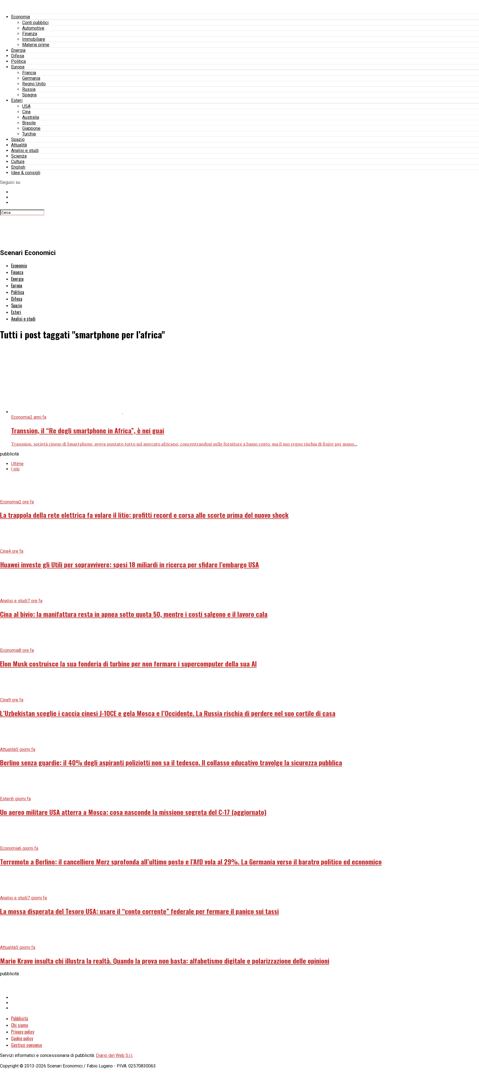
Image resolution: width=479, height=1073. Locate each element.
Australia (30, 117)
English (18, 167)
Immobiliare (33, 39)
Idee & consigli (25, 172)
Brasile (29, 122)
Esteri (16, 100)
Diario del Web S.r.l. (114, 1055)
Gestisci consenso (26, 1045)
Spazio (18, 139)
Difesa (17, 55)
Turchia (29, 134)
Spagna (29, 94)
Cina (26, 111)
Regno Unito (34, 83)
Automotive (33, 28)
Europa (17, 67)
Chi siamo (19, 1025)
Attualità (19, 145)
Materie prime (35, 44)
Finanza (29, 33)
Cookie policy (22, 1038)
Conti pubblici (35, 22)
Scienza (19, 156)
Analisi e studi (25, 150)
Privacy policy (22, 1031)
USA (26, 106)
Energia (18, 50)
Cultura (17, 161)
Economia (20, 16)
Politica (18, 61)
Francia (29, 72)
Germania (31, 78)
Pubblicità (19, 1018)
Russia (28, 89)
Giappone (31, 128)
